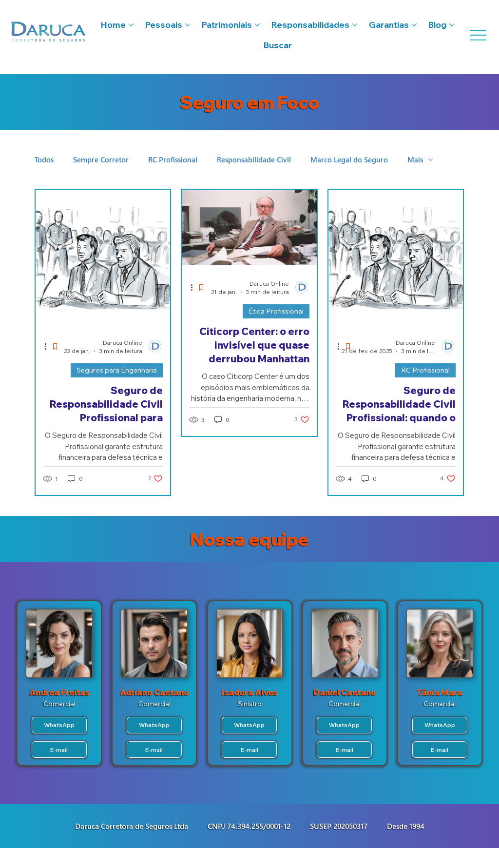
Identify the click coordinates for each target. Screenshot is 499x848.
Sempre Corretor (101, 159)
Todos (44, 159)
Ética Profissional (276, 311)
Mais (415, 159)
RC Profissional (172, 159)
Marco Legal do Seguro (349, 159)
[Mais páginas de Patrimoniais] (257, 24)
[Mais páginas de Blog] (451, 24)
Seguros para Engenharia (117, 370)
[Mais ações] (49, 346)
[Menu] (477, 35)
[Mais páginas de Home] (131, 24)
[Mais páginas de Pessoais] (187, 24)
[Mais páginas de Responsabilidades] (354, 24)
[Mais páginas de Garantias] (414, 24)
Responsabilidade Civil (254, 159)
